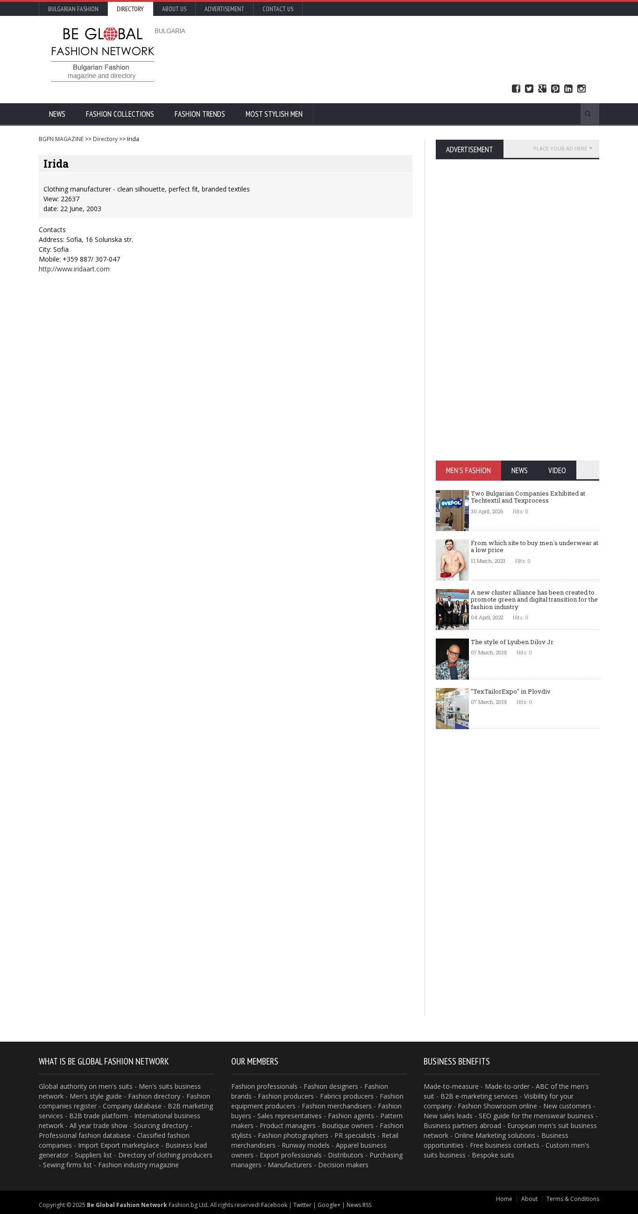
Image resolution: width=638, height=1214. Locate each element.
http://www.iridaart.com (74, 268)
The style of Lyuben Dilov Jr (512, 642)
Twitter (529, 89)
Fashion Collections (120, 114)
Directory (130, 9)
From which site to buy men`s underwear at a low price (534, 546)
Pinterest (555, 89)
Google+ (329, 1205)
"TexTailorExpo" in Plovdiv (511, 691)
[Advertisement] (419, 54)
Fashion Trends (200, 114)
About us (174, 9)
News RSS (359, 1205)
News (57, 114)
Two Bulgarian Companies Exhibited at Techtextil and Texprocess (528, 497)
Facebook (516, 89)
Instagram (581, 89)
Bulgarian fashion (73, 9)
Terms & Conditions (572, 1199)
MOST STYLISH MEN (274, 114)
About (529, 1199)
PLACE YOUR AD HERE (560, 148)
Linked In (568, 89)
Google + (542, 89)
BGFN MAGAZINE (61, 139)
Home (504, 1199)
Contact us (277, 9)
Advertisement (224, 9)
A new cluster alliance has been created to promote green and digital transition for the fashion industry (534, 599)
